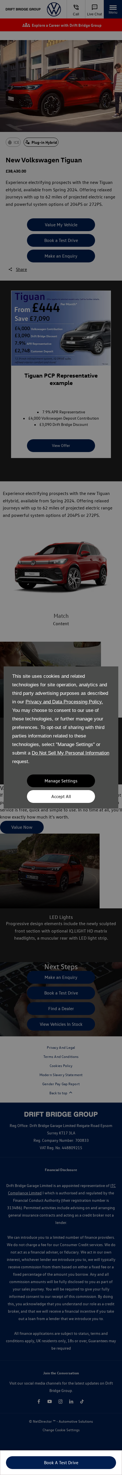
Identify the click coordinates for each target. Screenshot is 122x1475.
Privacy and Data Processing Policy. (64, 702)
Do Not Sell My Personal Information (70, 753)
